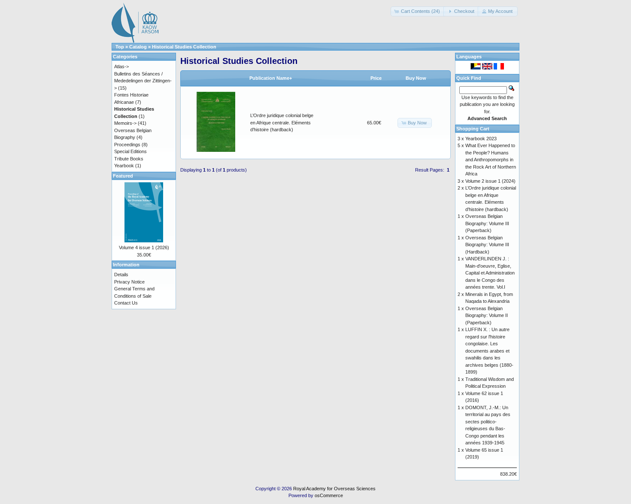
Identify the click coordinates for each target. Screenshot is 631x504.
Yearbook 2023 (481, 138)
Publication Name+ (270, 78)
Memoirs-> (125, 123)
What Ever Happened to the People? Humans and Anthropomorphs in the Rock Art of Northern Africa (490, 159)
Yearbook (124, 165)
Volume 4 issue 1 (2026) (144, 247)
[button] (418, 11)
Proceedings (127, 144)
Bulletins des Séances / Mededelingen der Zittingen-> (143, 81)
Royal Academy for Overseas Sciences (334, 488)
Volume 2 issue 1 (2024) (490, 181)
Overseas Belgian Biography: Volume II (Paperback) (486, 315)
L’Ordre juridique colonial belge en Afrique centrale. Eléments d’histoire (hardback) (281, 122)
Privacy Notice (129, 281)
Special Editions (130, 151)
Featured (123, 175)
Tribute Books (128, 158)
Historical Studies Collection (184, 46)
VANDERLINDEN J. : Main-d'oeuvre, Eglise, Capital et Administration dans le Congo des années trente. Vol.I (490, 273)
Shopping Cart (472, 128)
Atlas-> (121, 66)
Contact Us (126, 302)
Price (376, 78)
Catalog (138, 46)
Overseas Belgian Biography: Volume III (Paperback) (487, 223)
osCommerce (329, 495)
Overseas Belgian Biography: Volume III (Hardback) (487, 244)
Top (119, 46)
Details (121, 274)
